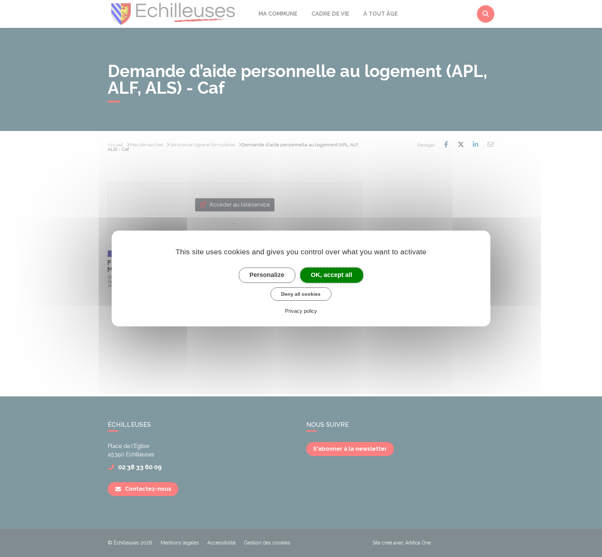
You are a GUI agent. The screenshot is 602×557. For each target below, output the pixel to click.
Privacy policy (301, 311)
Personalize (266, 274)
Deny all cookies (301, 294)
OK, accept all (331, 274)
